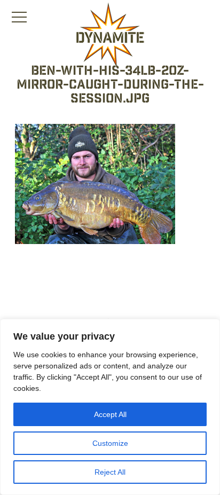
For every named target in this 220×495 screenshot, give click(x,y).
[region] (110, 407)
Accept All (110, 414)
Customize (110, 443)
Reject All (110, 472)
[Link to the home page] (110, 35)
